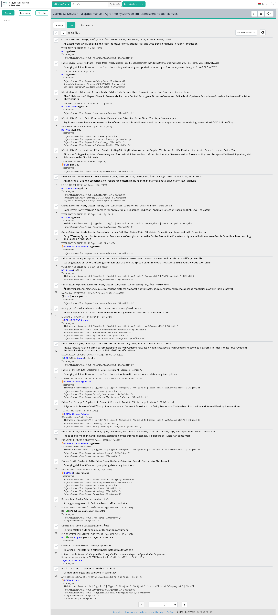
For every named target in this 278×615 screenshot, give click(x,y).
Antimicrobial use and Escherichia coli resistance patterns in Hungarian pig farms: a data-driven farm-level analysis (130, 180)
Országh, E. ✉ (78, 369)
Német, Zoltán (118, 39)
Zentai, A (126, 402)
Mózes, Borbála (101, 150)
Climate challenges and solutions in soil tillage (90, 572)
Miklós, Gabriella (202, 431)
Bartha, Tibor (141, 118)
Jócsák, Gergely (150, 150)
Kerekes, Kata (85, 431)
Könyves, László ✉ (84, 343)
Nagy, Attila (174, 431)
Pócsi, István (162, 431)
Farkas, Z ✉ (66, 402)
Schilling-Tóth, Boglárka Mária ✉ (126, 150)
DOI (63, 51)
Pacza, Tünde (118, 308)
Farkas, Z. (66, 369)
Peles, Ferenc (128, 431)
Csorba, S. (125, 369)
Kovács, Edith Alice (119, 232)
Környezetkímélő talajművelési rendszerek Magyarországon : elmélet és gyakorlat (127, 554)
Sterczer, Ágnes (182, 92)
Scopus (74, 106)
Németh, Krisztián (69, 92)
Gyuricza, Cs (88, 568)
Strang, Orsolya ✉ (85, 258)
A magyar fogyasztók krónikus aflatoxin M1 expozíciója (95, 503)
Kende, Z (100, 568)
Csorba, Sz (66, 545)
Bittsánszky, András (153, 258)
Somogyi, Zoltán (164, 176)
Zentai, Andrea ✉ (147, 39)
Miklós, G (154, 402)
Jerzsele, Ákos (180, 176)
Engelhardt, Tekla (183, 62)
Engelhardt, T (92, 402)
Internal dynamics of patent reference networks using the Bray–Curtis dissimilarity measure (116, 312)
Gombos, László (134, 176)
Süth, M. (115, 369)
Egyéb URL (71, 51)
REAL (74, 296)
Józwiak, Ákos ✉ (133, 308)
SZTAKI (191, 612)
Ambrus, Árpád (101, 431)
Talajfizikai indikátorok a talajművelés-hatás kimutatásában (98, 549)
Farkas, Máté (101, 62)
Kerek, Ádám (149, 176)
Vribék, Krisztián (116, 62)
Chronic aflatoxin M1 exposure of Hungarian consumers (96, 530)
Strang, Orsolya (166, 62)
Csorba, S (104, 402)
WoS (68, 106)
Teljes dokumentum (84, 511)
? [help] (273, 4)
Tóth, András (170, 258)
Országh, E (79, 402)
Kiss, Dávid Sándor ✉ (90, 118)
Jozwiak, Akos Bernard (158, 461)
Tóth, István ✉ (86, 92)
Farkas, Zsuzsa (164, 39)
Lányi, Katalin (101, 92)
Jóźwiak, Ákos (197, 258)
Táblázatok (84, 25)
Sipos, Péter (187, 431)
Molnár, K (164, 402)
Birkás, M (106, 545)
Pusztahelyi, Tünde (145, 431)
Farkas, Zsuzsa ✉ (69, 284)
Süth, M (135, 402)
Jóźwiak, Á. (137, 369)
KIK (185, 612)
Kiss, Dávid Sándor (180, 150)
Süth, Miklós (132, 39)
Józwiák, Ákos (103, 39)
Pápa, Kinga (154, 118)
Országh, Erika (88, 39)
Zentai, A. (105, 369)
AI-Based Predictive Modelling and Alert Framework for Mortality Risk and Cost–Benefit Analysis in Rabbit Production (130, 43)
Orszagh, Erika (139, 461)
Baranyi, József (68, 308)
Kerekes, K (115, 402)
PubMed (85, 246)
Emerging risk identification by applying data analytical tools (99, 465)
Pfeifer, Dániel (136, 232)
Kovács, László (164, 343)
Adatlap (59, 25)
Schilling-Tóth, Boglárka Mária (123, 92)
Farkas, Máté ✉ (85, 176)
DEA (73, 320)
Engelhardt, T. (93, 369)
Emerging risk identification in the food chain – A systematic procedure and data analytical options (120, 374)
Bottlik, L (65, 568)
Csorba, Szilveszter (70, 39)
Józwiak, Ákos (212, 62)
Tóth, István (164, 150)
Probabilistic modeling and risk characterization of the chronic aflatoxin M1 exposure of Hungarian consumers (127, 435)
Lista (71, 25)
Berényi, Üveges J (81, 545)
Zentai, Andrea (102, 258)
